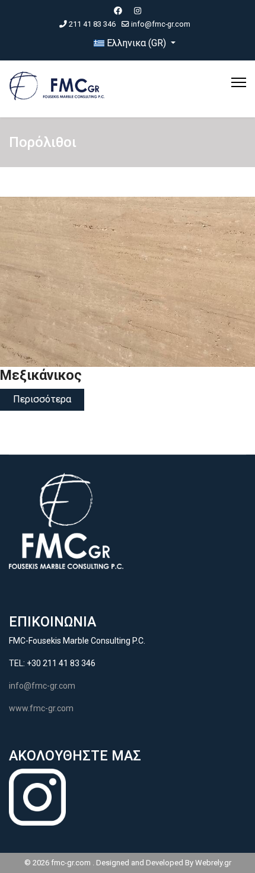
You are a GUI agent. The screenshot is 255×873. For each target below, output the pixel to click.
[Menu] (238, 82)
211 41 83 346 (92, 24)
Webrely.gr (213, 862)
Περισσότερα (42, 399)
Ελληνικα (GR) (136, 43)
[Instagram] (137, 10)
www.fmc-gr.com (41, 708)
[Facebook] (118, 10)
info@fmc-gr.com (160, 24)
